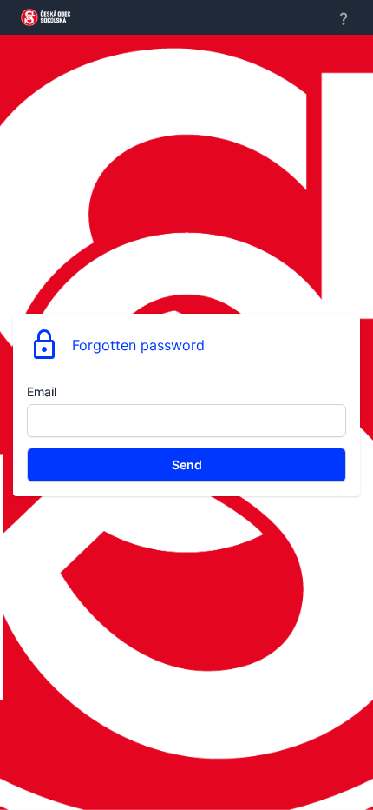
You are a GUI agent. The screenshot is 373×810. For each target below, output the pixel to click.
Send (187, 464)
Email (41, 391)
